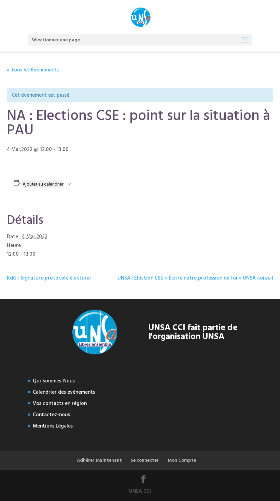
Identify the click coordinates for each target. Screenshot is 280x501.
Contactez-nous (51, 414)
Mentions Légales (53, 426)
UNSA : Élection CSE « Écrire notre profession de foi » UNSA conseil (195, 278)
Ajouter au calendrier (43, 184)
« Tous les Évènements (33, 70)
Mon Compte (182, 460)
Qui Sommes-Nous (54, 381)
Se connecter (145, 460)
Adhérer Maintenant (99, 460)
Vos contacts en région (60, 403)
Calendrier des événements (64, 392)
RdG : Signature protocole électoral (49, 278)
